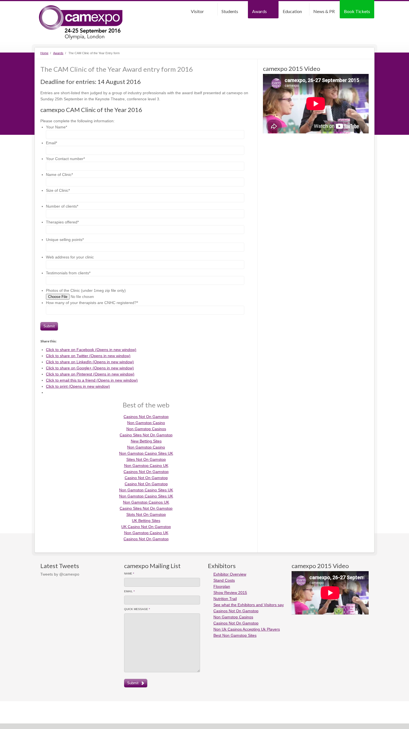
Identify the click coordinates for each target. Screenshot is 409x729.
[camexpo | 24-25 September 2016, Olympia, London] (80, 22)
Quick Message (137, 609)
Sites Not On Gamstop (146, 459)
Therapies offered (62, 222)
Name (129, 573)
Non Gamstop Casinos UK (146, 502)
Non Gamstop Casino (146, 423)
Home (44, 53)
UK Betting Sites (146, 520)
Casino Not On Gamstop (146, 478)
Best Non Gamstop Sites (235, 635)
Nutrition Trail (225, 598)
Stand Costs (224, 580)
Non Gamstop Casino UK (146, 465)
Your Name (56, 127)
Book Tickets (357, 11)
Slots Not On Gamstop (146, 514)
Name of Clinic (59, 174)
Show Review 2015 (230, 592)
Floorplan (221, 586)
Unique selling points (65, 239)
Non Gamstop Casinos (146, 429)
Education (292, 11)
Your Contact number (65, 158)
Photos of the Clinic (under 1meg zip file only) (86, 290)
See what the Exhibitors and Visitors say (248, 605)
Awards (259, 11)
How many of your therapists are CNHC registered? (92, 302)
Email (51, 143)
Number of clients (62, 206)
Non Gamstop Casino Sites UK (146, 453)
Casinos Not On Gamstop (146, 416)
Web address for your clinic (70, 257)
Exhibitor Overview (229, 574)
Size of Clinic (58, 190)
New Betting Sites (146, 441)
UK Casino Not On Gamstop (146, 526)
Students (229, 11)
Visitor (197, 11)
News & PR (324, 11)
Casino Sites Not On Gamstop (146, 435)
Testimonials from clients (68, 273)
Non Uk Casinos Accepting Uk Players (246, 629)
